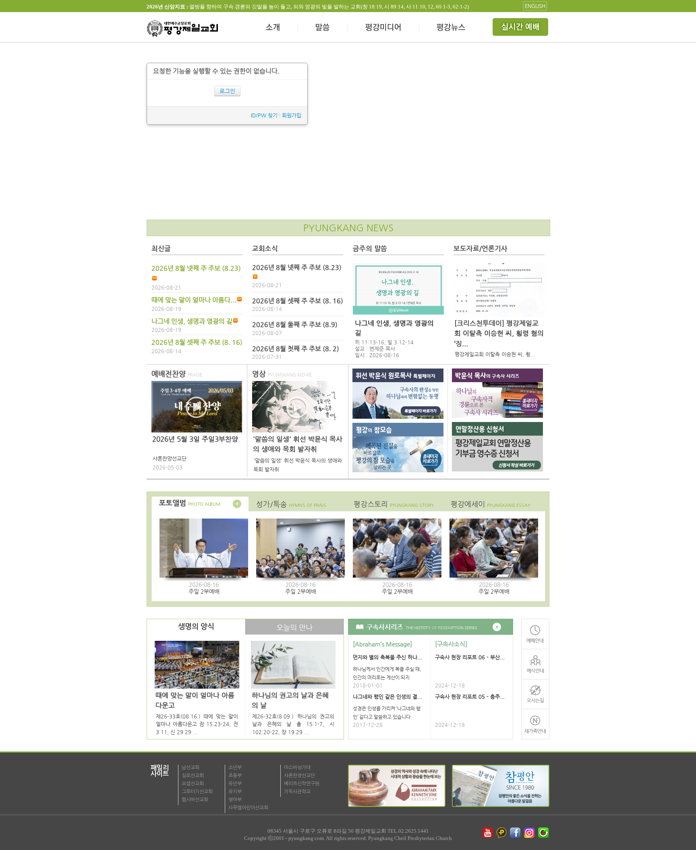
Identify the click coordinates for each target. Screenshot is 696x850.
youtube (488, 832)
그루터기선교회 (197, 791)
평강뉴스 (451, 28)
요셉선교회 (193, 783)
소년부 (235, 767)
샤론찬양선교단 (299, 775)
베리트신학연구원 (301, 783)
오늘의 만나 (294, 628)
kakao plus (502, 832)
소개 (273, 28)
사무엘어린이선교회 (248, 807)
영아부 (235, 799)
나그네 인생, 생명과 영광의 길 (191, 321)
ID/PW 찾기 (264, 115)
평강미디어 (383, 28)
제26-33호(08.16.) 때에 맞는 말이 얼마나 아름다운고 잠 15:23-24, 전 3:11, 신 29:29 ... (197, 724)
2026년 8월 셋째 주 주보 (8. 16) (196, 342)
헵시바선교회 (195, 799)
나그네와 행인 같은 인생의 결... (387, 697)
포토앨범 (189, 503)
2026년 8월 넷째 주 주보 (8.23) (196, 268)
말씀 (323, 28)
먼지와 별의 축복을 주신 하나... (387, 657)
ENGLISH (535, 6)
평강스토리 (394, 504)
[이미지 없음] (398, 289)
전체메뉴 (521, 28)
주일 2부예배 (204, 591)
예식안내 (535, 664)
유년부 (235, 783)
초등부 (235, 775)
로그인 (227, 91)
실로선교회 (193, 775)
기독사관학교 (297, 791)
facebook (516, 832)
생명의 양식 (196, 626)
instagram (530, 832)
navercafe (544, 832)
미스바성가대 (297, 767)
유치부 (235, 791)
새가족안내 (535, 724)
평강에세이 (490, 504)
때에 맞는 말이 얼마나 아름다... (193, 300)
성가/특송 (291, 504)
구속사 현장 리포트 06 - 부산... (470, 657)
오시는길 (535, 694)
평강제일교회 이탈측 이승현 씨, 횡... (495, 354)
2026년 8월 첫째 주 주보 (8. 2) (295, 348)
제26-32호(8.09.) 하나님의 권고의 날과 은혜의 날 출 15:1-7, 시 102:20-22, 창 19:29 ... (293, 724)
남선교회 (190, 767)
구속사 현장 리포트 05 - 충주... (470, 697)
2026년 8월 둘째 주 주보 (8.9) (295, 324)
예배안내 (535, 634)
